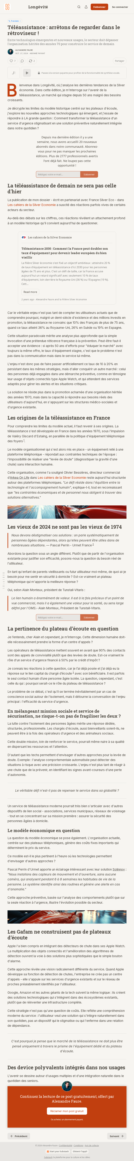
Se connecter (120, 7)
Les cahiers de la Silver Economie (32, 205)
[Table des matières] (3, 580)
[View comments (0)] (22, 61)
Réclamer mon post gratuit (67, 1111)
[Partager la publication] (86, 7)
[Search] (79, 7)
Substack (48, 1157)
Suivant (114, 1136)
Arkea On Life (19, 478)
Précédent (21, 1136)
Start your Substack (59, 1151)
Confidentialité (65, 1145)
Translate (15, 21)
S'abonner (99, 7)
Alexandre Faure (24, 50)
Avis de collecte (92, 1145)
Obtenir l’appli (80, 1151)
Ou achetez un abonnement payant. (67, 1119)
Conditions (78, 1145)
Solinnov (119, 869)
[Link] (3, 188)
